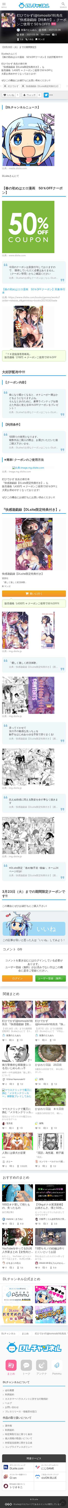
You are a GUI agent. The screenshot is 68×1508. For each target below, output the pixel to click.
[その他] (51, 95)
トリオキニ (17, 1486)
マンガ (41, 39)
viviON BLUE (50, 1476)
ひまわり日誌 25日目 (48, 1064)
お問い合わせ (12, 1407)
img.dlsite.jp (15, 651)
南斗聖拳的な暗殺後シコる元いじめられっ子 (16, 1066)
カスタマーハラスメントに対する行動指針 (26, 1399)
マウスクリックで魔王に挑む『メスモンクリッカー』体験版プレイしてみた (16, 1114)
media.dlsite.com (18, 168)
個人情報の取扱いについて (18, 1438)
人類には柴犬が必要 (14, 1152)
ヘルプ (8, 1403)
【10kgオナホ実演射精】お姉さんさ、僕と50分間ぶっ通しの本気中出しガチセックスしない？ (49, 1209)
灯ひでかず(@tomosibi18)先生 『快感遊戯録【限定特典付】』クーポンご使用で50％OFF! (17, 1026)
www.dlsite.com (17, 255)
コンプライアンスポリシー (18, 1447)
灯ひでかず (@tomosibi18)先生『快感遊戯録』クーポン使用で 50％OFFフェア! (50, 1026)
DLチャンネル (34, 5)
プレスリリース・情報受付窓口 (21, 1411)
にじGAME (50, 1467)
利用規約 (9, 1394)
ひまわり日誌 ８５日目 (49, 1108)
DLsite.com (17, 1467)
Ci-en (18, 1476)
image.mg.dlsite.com (20, 471)
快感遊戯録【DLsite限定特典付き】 (42, 86)
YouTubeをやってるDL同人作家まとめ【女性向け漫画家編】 (17, 1252)
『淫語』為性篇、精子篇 (49, 1152)
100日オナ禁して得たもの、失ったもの (16, 1206)
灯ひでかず (13, 86)
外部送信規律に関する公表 (18, 1442)
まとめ (25, 1333)
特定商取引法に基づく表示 (18, 1434)
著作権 (8, 1425)
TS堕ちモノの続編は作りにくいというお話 (50, 1250)
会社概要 (9, 1390)
